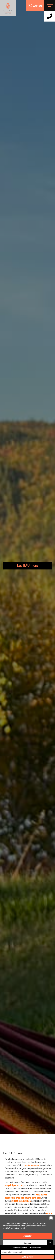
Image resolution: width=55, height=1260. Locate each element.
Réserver (35, 5)
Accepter (27, 1236)
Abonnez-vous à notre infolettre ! (27, 1247)
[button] (51, 1218)
